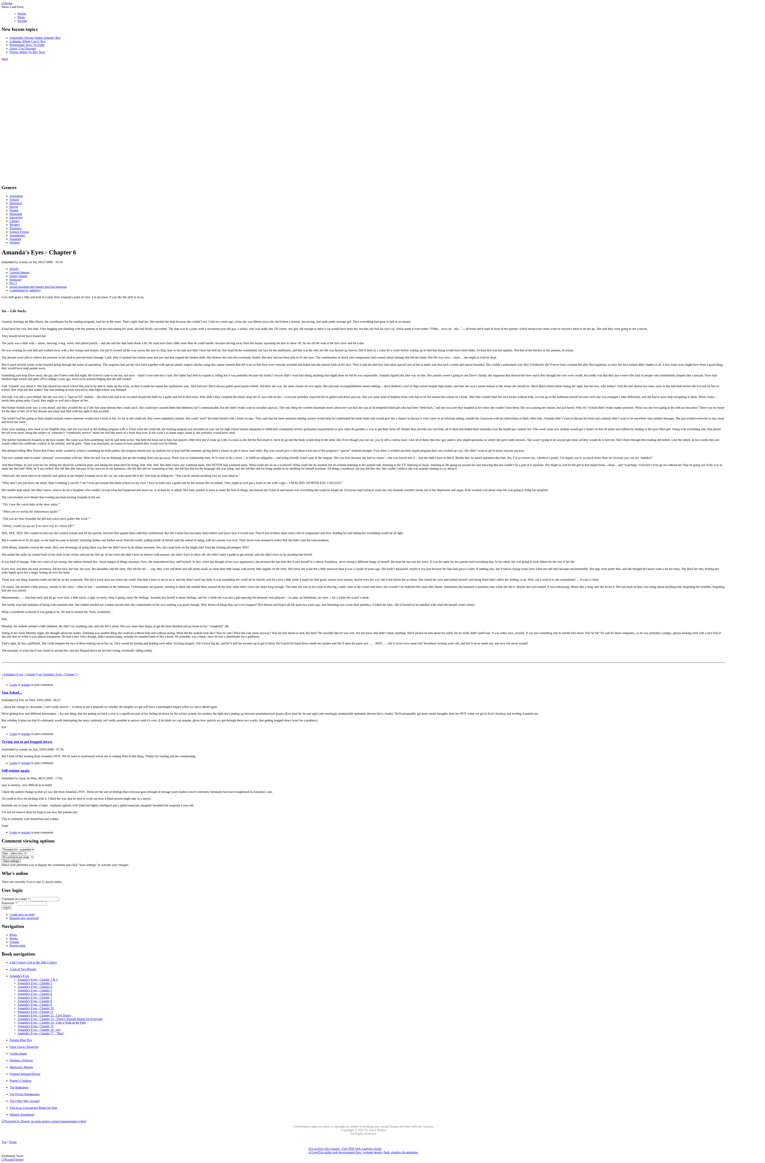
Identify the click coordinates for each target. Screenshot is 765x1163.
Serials (22, 13)
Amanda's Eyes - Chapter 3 (35, 983)
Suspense (15, 239)
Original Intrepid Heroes (25, 1074)
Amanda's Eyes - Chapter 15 (36, 1026)
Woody (14, 269)
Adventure (16, 196)
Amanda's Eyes (19, 976)
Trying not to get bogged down (27, 742)
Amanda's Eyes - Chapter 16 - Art (39, 1029)
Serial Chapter (18, 276)
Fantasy (14, 199)
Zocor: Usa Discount (23, 48)
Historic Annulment (22, 1114)
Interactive (16, 217)
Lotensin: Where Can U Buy (28, 41)
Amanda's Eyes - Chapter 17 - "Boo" (41, 1033)
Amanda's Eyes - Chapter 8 (35, 1001)
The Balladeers (19, 1087)
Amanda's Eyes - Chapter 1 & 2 (38, 979)
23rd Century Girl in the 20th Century (33, 962)
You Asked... (12, 692)
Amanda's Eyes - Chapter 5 (35, 990)
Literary (15, 221)
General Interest (19, 272)
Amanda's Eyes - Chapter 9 (35, 1004)
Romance (16, 228)
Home (13, 1142)
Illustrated (16, 214)
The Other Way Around (24, 1101)
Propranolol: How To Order (27, 45)
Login (13, 684)
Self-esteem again (15, 770)
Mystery (15, 224)
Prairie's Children (20, 1080)
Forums (22, 20)
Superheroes (17, 235)
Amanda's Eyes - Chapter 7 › (60, 674)
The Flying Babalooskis (25, 1094)
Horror (14, 206)
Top (4, 1142)
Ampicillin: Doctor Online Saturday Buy (35, 37)
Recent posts (18, 945)
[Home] (7, 3)
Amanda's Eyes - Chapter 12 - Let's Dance (44, 1015)
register (25, 684)
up (40, 674)
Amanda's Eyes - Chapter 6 (35, 994)
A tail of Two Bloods (23, 969)
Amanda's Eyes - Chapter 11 (35, 1011)
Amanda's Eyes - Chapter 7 (35, 997)
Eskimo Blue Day (21, 1040)
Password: (9, 903)
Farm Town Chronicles (24, 1047)
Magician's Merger (21, 1067)
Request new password (24, 918)
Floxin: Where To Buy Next (27, 52)
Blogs (21, 17)
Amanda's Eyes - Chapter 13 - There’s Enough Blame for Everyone (60, 1019)
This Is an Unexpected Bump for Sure (33, 1107)
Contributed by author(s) (25, 290)
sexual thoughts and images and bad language (38, 286)
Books (14, 938)
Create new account (22, 914)
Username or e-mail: (15, 899)
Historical (16, 203)
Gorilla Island (18, 1053)
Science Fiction (19, 232)
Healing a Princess (21, 1060)
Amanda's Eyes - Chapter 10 (36, 1008)
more (5, 59)
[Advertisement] (363, 120)
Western (15, 242)
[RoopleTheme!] (13, 1159)
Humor (14, 210)
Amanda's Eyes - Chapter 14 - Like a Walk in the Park (52, 1022)
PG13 (13, 283)
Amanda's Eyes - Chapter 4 (35, 986)
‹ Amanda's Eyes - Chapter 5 (20, 674)
